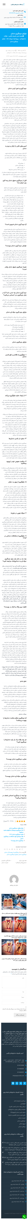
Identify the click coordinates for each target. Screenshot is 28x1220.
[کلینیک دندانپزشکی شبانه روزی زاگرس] (17, 4)
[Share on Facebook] (22, 849)
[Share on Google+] (17, 849)
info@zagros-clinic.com (18, 1075)
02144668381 (20, 1068)
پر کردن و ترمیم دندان (19, 1101)
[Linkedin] (13, 1083)
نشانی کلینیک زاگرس (18, 21)
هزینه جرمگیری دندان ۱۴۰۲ (16, 834)
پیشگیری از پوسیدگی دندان (12, 852)
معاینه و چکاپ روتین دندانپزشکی (16, 1109)
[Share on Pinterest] (12, 849)
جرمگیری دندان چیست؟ (17, 840)
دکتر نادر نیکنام (11, 50)
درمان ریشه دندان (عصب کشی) (17, 1106)
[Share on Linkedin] (14, 849)
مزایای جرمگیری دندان (12, 854)
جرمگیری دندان (22, 854)
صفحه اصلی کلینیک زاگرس (15, 36)
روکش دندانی (21, 1126)
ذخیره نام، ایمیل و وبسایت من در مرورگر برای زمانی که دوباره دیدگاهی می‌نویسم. (14, 1009)
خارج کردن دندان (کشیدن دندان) (16, 1115)
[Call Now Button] (24, 1216)
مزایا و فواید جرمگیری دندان (16, 828)
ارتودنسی (23, 1103)
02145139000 (20, 1065)
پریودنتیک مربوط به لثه (12, 38)
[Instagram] (16, 1083)
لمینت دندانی (21, 1118)
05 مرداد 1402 (21, 50)
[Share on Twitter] (19, 849)
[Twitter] (20, 1083)
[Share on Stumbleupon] (9, 849)
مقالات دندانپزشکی (11, 52)
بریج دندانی (22, 1123)
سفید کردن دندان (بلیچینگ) (17, 1112)
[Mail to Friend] (4, 849)
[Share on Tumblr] (7, 849)
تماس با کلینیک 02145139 (16, 13)
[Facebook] (24, 1083)
